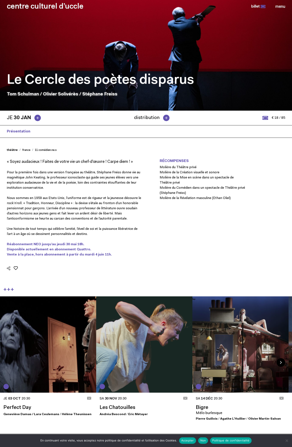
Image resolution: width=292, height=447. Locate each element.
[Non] (287, 440)
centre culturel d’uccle (45, 6)
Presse (43, 131)
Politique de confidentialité (230, 440)
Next (281, 362)
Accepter (187, 440)
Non (203, 440)
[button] (258, 6)
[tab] (25, 118)
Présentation (18, 131)
